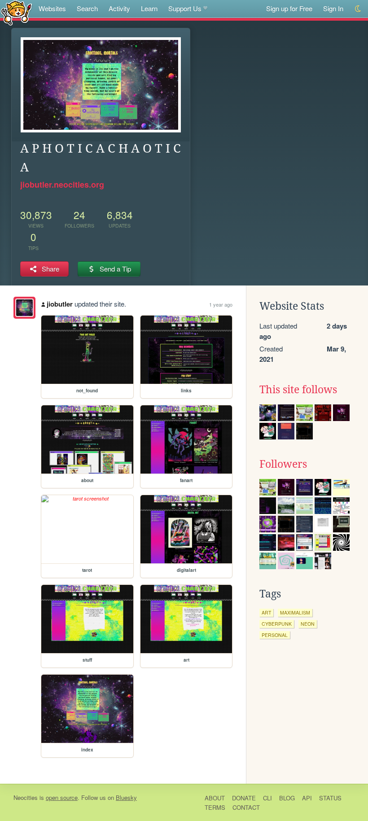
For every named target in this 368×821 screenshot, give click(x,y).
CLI (267, 798)
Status (330, 798)
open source (62, 797)
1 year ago (220, 304)
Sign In (333, 8)
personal (275, 635)
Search (87, 8)
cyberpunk (277, 623)
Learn (149, 8)
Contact (246, 807)
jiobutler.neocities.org (62, 184)
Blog (287, 798)
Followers (283, 464)
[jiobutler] (24, 308)
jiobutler (60, 304)
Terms (215, 807)
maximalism (295, 612)
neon (308, 623)
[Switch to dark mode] (358, 9)
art (266, 612)
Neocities (25, 797)
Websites (52, 8)
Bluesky (126, 797)
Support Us (185, 8)
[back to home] (16, 12)
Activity (119, 8)
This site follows (298, 389)
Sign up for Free (289, 8)
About (215, 798)
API (307, 798)
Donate (244, 798)
